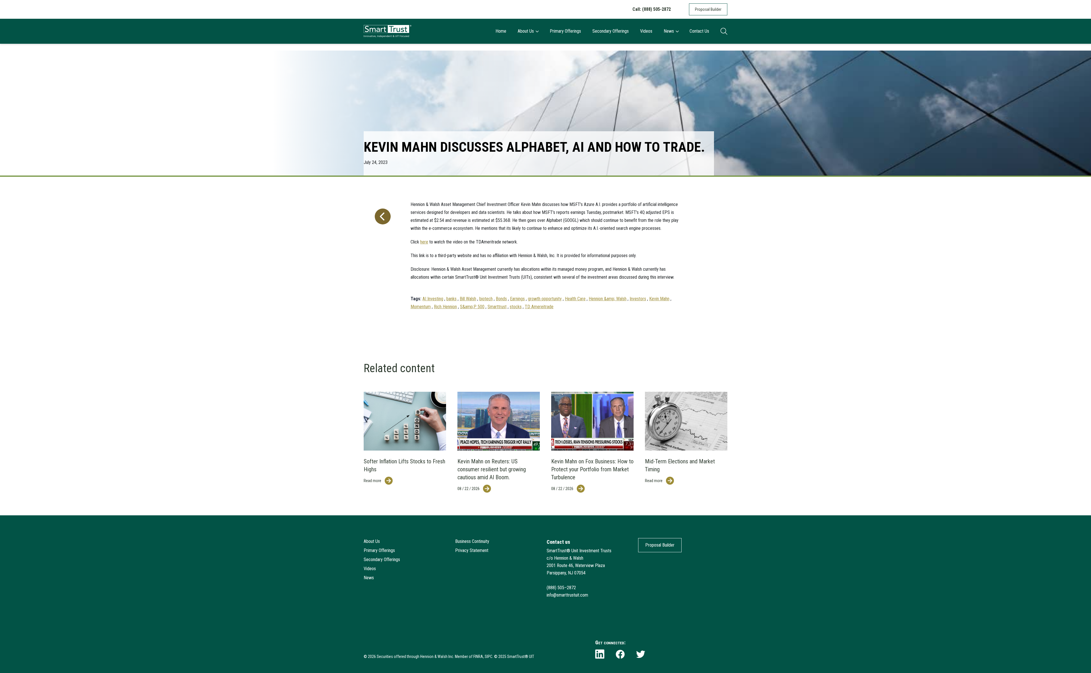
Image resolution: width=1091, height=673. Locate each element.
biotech (486, 298)
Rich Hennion (445, 306)
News (669, 31)
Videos (646, 31)
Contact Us (699, 31)
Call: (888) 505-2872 (651, 9)
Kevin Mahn (659, 298)
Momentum (421, 306)
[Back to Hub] (381, 253)
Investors (638, 298)
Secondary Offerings (610, 31)
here (424, 242)
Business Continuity (472, 541)
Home (500, 31)
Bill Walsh (468, 298)
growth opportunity (545, 298)
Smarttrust (497, 306)
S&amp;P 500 (472, 306)
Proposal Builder (708, 9)
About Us (526, 31)
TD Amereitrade (539, 306)
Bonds (501, 298)
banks (451, 298)
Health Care (575, 298)
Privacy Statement (471, 550)
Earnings (517, 298)
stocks (516, 306)
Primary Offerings (565, 31)
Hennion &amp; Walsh (607, 298)
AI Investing (432, 298)
